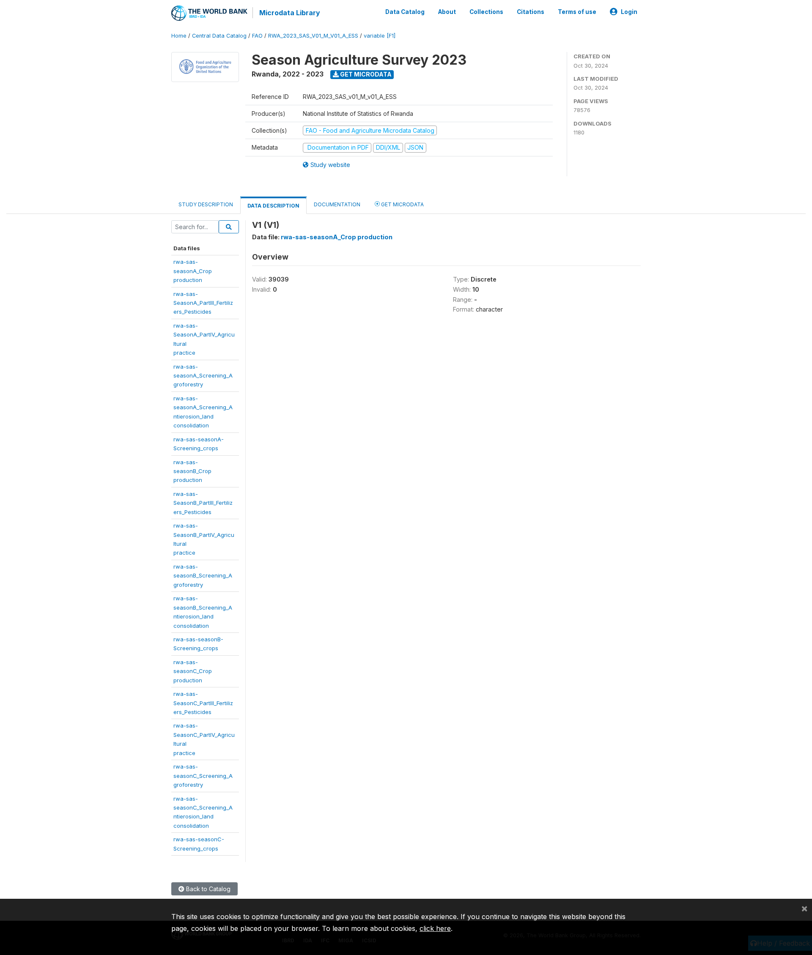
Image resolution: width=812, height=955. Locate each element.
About (447, 11)
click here (435, 928)
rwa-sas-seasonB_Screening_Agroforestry (202, 575)
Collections (486, 11)
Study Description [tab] (205, 204)
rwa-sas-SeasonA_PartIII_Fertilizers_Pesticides (203, 302)
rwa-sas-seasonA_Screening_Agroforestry (203, 375)
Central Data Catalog (219, 36)
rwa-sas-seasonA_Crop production (336, 237)
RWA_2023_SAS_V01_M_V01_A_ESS (313, 36)
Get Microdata (365, 74)
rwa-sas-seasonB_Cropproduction (192, 471)
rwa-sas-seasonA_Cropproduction (192, 270)
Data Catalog (405, 11)
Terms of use (577, 11)
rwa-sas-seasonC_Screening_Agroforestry (203, 775)
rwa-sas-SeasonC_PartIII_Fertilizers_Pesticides (203, 702)
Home (179, 36)
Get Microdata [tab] (402, 204)
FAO (257, 36)
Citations (530, 11)
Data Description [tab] (273, 205)
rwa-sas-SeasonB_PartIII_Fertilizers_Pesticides (203, 502)
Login (629, 11)
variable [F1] (379, 36)
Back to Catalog (207, 888)
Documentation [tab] (337, 204)
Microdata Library (289, 12)
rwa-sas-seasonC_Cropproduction (192, 671)
